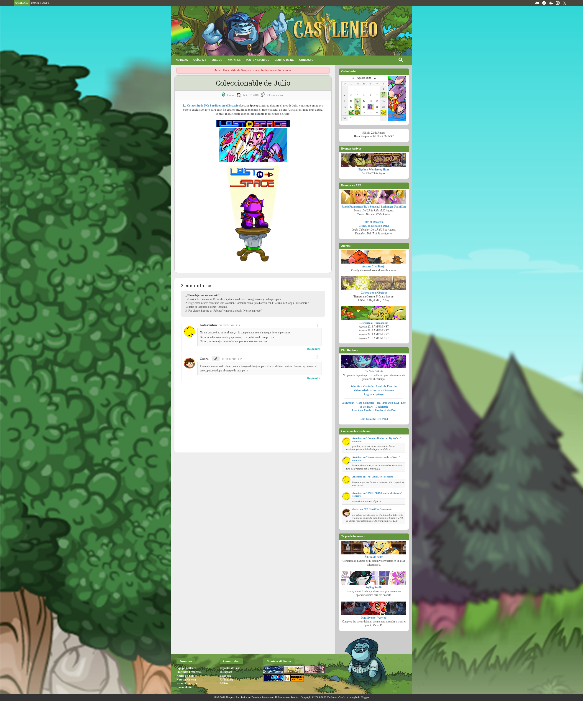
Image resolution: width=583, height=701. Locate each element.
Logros (368, 394)
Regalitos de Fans (230, 668)
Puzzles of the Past (385, 410)
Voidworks (347, 402)
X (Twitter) (226, 679)
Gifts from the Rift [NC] (374, 419)
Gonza (204, 359)
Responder (313, 348)
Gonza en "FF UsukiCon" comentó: (372, 509)
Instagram (226, 671)
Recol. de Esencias (386, 386)
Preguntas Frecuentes (189, 671)
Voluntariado (361, 390)
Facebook (225, 675)
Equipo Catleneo (186, 668)
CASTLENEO (21, 3)
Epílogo (379, 394)
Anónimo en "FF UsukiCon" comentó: (373, 476)
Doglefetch (382, 406)
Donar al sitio (184, 687)
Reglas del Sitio (185, 675)
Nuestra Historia (186, 679)
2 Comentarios (275, 95)
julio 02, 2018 (250, 95)
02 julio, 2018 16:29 (230, 325)
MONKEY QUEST (40, 3)
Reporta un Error (186, 683)
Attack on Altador (362, 410)
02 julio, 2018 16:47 (232, 359)
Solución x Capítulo (361, 386)
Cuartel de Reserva (382, 390)
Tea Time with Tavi (387, 402)
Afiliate (224, 683)
